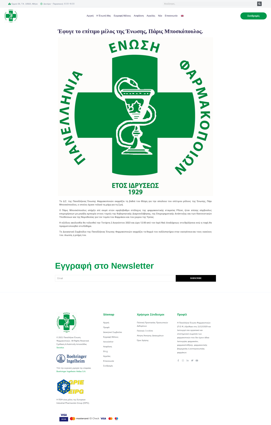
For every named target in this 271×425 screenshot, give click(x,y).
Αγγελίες (151, 16)
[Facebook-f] (178, 360)
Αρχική (90, 16)
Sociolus (60, 347)
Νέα (160, 16)
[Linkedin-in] (187, 360)
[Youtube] (197, 360)
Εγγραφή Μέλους (122, 16)
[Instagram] (183, 360)
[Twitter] (192, 360)
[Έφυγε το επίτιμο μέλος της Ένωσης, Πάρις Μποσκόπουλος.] (135, 116)
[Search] (259, 4)
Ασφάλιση (139, 16)
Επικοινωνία (171, 16)
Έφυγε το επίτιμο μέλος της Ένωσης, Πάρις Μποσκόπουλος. (130, 31)
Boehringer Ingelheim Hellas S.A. (71, 371)
